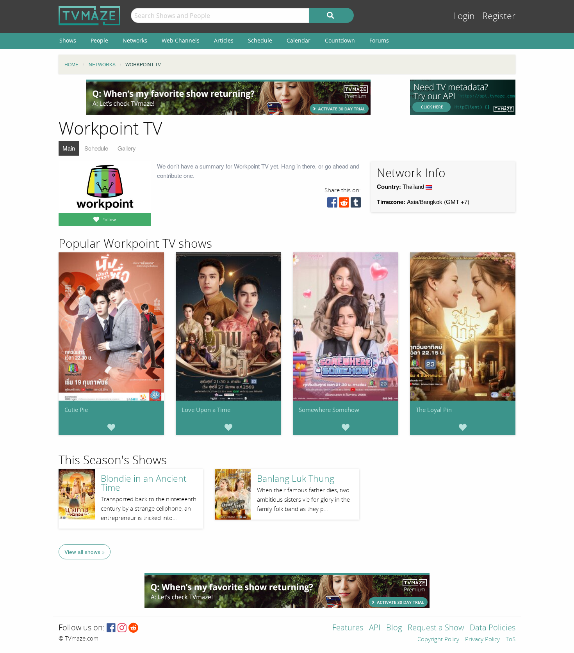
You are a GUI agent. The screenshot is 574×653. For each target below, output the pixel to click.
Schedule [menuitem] (260, 40)
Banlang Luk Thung (295, 479)
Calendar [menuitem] (298, 40)
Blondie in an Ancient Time (144, 483)
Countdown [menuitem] (340, 40)
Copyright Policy (438, 640)
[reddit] (344, 204)
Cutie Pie (76, 409)
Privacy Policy (482, 640)
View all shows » (84, 551)
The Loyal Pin (434, 409)
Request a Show (436, 628)
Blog (394, 628)
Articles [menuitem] (224, 40)
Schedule (96, 148)
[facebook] (332, 204)
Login (464, 16)
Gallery (127, 148)
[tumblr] (356, 204)
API (374, 628)
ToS (510, 640)
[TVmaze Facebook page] (111, 628)
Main (68, 148)
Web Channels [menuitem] (181, 40)
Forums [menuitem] (379, 40)
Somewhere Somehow (329, 409)
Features (347, 628)
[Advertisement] (228, 97)
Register (498, 16)
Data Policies (492, 628)
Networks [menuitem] (135, 40)
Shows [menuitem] (67, 40)
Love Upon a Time (206, 409)
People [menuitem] (99, 40)
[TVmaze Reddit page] (133, 628)
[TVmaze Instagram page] (122, 628)
